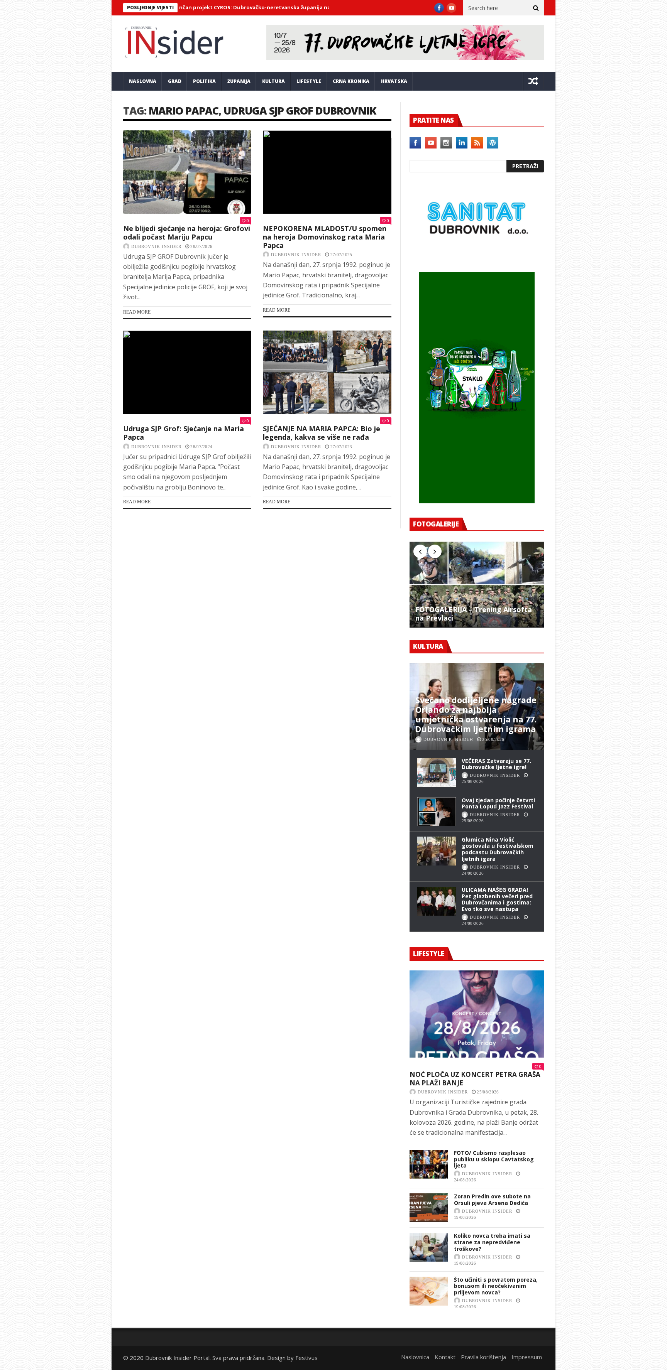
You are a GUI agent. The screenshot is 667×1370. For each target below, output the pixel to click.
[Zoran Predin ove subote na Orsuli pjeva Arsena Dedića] (429, 1207)
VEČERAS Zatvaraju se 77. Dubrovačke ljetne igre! (496, 764)
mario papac (183, 110)
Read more (137, 312)
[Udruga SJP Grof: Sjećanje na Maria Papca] (187, 372)
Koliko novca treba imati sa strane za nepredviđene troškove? (492, 1242)
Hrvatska (394, 81)
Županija (239, 81)
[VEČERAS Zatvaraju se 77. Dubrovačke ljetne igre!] (436, 772)
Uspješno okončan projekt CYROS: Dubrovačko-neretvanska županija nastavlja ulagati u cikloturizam (228, 7)
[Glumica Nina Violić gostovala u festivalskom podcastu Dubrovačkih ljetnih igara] (436, 851)
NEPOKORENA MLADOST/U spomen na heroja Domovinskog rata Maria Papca (324, 237)
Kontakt (445, 1357)
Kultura (273, 81)
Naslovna (142, 81)
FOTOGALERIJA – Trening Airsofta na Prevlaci (473, 614)
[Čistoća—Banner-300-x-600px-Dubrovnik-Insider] (477, 501)
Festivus (306, 1358)
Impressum (526, 1357)
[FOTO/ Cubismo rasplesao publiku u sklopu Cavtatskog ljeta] (429, 1164)
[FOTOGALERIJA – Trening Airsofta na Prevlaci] (477, 584)
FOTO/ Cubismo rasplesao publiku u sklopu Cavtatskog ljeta (494, 1159)
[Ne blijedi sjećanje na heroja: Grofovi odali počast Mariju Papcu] (187, 172)
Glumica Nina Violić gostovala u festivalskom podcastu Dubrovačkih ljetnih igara (497, 849)
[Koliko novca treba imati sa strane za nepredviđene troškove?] (429, 1247)
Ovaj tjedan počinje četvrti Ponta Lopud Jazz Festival (498, 803)
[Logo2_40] (477, 255)
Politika (204, 81)
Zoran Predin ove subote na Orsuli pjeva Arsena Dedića (492, 1199)
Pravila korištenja (483, 1357)
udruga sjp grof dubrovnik (299, 110)
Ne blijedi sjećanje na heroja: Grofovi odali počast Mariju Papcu (186, 232)
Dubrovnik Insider (156, 246)
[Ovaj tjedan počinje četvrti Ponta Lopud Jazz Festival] (436, 811)
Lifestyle (308, 81)
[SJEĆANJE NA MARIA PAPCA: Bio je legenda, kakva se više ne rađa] (327, 372)
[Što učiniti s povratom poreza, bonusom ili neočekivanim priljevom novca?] (429, 1291)
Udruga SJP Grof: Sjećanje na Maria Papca (183, 433)
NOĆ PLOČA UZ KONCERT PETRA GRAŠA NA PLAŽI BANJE (475, 1078)
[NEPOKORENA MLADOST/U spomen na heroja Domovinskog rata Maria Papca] (327, 172)
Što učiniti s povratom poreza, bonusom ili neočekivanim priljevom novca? (496, 1286)
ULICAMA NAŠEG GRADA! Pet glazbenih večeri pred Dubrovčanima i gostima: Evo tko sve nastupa (497, 899)
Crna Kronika (351, 81)
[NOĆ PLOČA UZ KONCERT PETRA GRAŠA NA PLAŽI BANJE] (477, 1014)
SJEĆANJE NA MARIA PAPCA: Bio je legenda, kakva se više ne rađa (321, 433)
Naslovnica (415, 1357)
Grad (174, 81)
